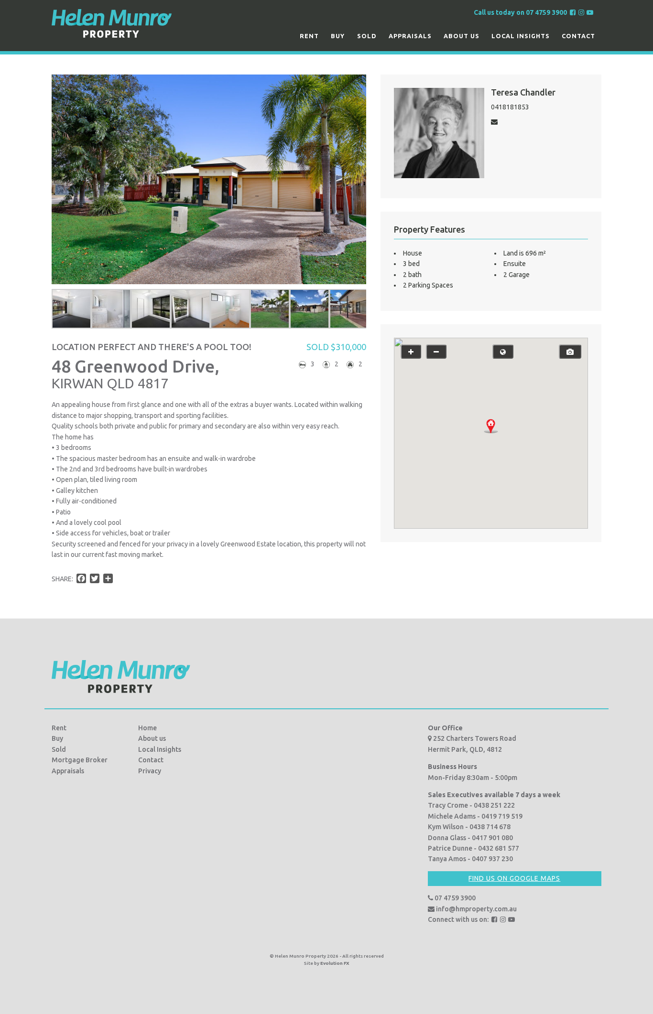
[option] (71, 309)
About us (461, 35)
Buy (338, 35)
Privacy (149, 771)
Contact (578, 35)
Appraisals (410, 35)
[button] (490, 425)
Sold (367, 35)
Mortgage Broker (80, 760)
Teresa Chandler (523, 92)
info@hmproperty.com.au (476, 909)
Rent (309, 35)
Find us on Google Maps (514, 878)
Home (147, 728)
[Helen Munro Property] (112, 23)
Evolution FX (334, 963)
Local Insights (520, 35)
